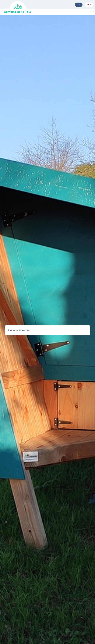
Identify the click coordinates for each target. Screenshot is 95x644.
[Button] (78, 5)
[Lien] (17, 8)
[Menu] (92, 12)
